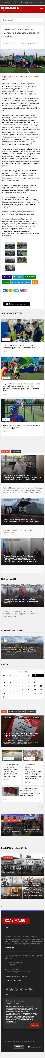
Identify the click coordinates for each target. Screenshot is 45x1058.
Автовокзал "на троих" (13, 868)
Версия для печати (9, 76)
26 (16, 693)
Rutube (6, 282)
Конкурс (6, 779)
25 (10, 693)
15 (35, 686)
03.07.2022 (6, 378)
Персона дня (9, 578)
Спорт (22, 43)
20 (22, 689)
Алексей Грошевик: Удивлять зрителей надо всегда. (11, 895)
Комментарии (15, 451)
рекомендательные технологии (19, 1020)
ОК (35, 282)
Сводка (5, 799)
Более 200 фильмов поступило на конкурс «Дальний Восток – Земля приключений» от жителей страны (11, 770)
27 (22, 693)
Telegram (19, 277)
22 (35, 689)
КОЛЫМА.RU (11, 8)
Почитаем (8, 857)
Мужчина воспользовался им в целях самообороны (17, 531)
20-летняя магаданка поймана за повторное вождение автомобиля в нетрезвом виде (30, 791)
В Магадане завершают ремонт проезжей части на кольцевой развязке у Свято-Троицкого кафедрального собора (21, 649)
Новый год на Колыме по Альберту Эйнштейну (32, 884)
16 (41, 686)
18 (10, 689)
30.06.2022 (6, 419)
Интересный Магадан (21, 282)
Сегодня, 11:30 (29, 758)
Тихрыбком (37, 586)
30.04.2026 (7, 586)
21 (29, 689)
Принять (34, 1025)
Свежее (4, 711)
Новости (17, 540)
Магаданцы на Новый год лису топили (11, 884)
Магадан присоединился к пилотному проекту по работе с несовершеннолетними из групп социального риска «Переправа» (21, 829)
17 (4, 689)
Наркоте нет (35, 717)
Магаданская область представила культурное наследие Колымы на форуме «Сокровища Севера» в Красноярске (33, 771)
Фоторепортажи (11, 630)
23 (41, 689)
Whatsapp (31, 277)
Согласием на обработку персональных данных (20, 1017)
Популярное (6, 451)
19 (16, 689)
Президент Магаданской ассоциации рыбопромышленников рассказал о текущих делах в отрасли (20, 613)
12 (16, 686)
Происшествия (22, 500)
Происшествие (12, 711)
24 (4, 693)
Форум (27, 782)
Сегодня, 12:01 (8, 758)
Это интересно (31, 711)
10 (4, 686)
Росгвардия (34, 500)
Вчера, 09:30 (8, 500)
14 (29, 686)
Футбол (7, 43)
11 (10, 686)
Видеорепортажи (10, 820)
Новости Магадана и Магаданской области (15, 10)
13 (22, 686)
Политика (22, 711)
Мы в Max (7, 277)
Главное (16, 457)
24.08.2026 (7, 457)
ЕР (13, 43)
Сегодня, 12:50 (8, 717)
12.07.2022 (6, 339)
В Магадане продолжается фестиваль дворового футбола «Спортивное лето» (19, 346)
